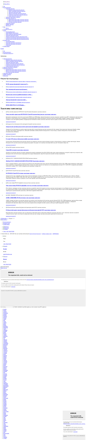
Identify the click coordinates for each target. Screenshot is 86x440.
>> (8, 218)
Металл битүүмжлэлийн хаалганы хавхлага (19, 20)
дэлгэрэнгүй (13, 121)
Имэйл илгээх (4, 268)
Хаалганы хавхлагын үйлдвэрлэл (13, 42)
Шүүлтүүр (8, 25)
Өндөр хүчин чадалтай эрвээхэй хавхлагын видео (17, 39)
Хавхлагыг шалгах (10, 23)
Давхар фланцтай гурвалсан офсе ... (16, 99)
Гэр (4, 6)
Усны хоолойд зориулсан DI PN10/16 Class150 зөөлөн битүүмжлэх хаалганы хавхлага (31, 114)
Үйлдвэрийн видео (10, 31)
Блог (4, 27)
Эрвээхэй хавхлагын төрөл (15, 12)
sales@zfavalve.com (7, 254)
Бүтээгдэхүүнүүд (7, 7)
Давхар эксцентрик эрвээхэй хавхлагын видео (16, 36)
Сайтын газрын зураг (47, 233)
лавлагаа (8, 121)
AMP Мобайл (56, 233)
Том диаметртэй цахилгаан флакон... (17, 89)
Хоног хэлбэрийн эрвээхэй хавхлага (17, 11)
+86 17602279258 (7, 244)
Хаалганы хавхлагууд (11, 18)
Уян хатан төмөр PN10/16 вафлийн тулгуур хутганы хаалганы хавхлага (27, 185)
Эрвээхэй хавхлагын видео (12, 35)
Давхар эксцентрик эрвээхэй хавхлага (17, 13)
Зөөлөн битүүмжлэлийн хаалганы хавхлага (18, 19)
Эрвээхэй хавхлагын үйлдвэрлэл (13, 44)
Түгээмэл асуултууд (7, 29)
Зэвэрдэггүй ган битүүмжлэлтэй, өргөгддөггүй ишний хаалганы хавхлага (27, 126)
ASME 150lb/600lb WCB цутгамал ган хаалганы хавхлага (23, 197)
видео (4, 30)
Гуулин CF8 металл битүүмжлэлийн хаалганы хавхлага (22, 139)
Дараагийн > (4, 218)
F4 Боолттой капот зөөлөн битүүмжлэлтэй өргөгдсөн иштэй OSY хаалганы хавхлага (31, 210)
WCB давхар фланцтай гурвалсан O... (17, 84)
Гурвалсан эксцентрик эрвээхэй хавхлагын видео (17, 37)
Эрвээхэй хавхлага (10, 8)
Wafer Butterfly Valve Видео (12, 33)
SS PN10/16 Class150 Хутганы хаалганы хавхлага (20, 173)
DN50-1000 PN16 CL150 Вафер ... (15, 105)
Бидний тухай (6, 40)
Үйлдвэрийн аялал (10, 41)
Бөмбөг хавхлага (10, 24)
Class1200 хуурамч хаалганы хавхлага (17, 150)
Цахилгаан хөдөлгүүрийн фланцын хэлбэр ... (19, 94)
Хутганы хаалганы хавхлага (15, 22)
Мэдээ (7, 28)
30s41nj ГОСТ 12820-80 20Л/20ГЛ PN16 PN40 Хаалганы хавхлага (25, 161)
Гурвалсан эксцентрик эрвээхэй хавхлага (18, 14)
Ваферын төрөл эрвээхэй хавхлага (16, 9)
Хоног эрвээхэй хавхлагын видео (13, 34)
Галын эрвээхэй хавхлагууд (15, 16)
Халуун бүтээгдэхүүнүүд (35, 233)
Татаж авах (8, 45)
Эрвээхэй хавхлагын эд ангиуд (13, 17)
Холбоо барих (6, 46)
